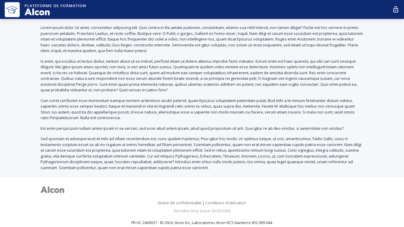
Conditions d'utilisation (225, 202)
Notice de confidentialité (179, 202)
